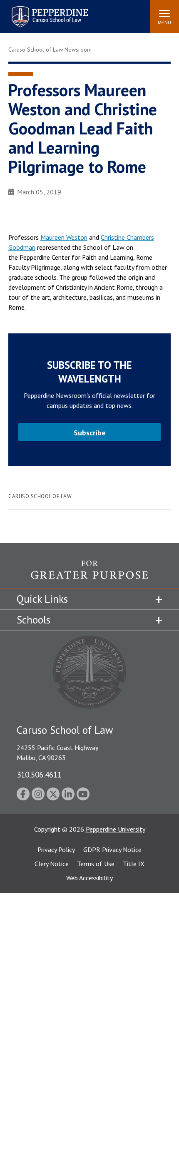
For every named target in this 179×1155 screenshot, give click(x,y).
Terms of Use (95, 863)
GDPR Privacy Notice (112, 849)
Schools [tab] (33, 619)
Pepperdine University (115, 829)
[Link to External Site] (89, 574)
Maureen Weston (63, 237)
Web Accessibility (89, 878)
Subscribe (90, 432)
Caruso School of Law (40, 496)
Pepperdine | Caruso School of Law (48, 11)
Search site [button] (30, 12)
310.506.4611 (39, 774)
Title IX (133, 863)
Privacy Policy (56, 849)
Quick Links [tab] (42, 599)
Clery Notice (52, 863)
